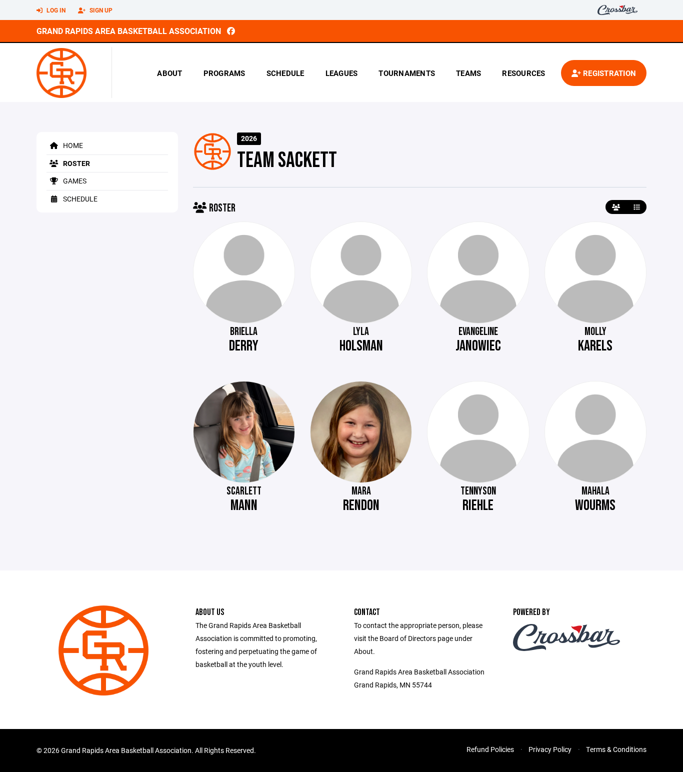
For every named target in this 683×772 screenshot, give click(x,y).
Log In (55, 10)
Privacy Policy (550, 749)
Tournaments (406, 73)
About (169, 73)
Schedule (285, 73)
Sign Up (100, 10)
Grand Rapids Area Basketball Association (128, 31)
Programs (225, 73)
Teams (468, 73)
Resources (523, 73)
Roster (76, 163)
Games (74, 181)
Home (72, 145)
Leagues (342, 73)
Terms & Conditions (616, 749)
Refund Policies (490, 749)
